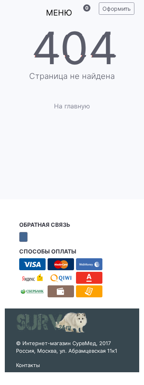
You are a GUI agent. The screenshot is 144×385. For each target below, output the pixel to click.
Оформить (116, 8)
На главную (72, 106)
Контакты (28, 365)
